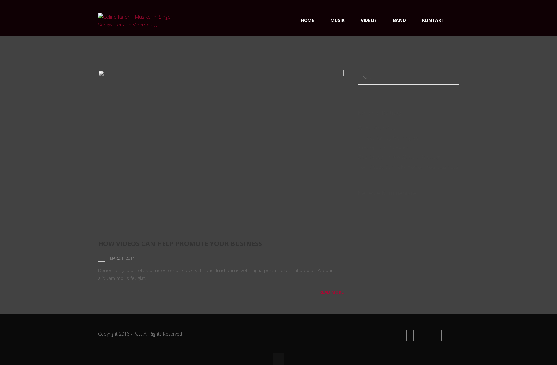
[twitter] (418, 335)
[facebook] (401, 335)
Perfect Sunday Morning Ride (390, 137)
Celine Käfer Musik (378, 128)
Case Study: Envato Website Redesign (399, 157)
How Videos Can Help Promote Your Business (180, 243)
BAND (399, 20)
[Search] (452, 77)
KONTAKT (433, 20)
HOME (307, 20)
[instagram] (453, 335)
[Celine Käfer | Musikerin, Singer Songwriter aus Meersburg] (137, 24)
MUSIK (337, 20)
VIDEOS (369, 20)
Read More (331, 292)
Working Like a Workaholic (386, 147)
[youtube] (436, 335)
